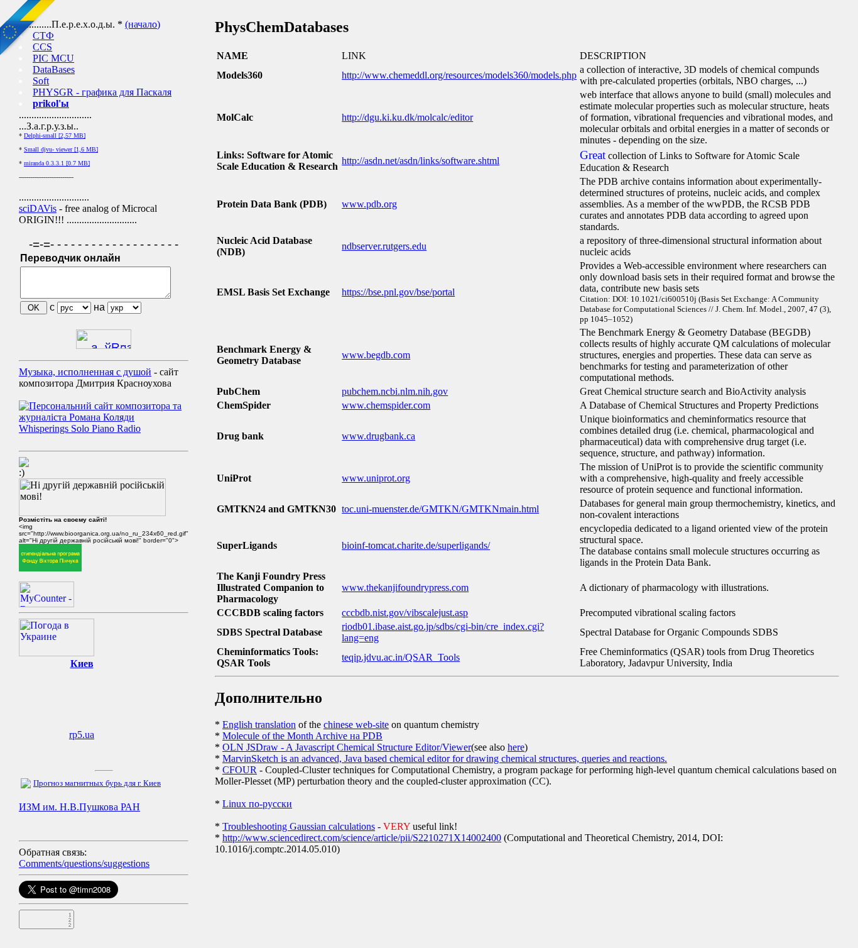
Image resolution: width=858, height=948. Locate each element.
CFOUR (239, 769)
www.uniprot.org (376, 478)
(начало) (142, 24)
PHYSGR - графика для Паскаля (102, 92)
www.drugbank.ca (378, 436)
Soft (41, 80)
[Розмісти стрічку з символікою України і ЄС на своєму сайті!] (28, 28)
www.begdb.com (376, 355)
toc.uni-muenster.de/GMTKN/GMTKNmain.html (440, 509)
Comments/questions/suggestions (84, 863)
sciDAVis (38, 208)
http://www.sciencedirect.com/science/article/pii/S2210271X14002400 (361, 837)
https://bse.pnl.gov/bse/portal (398, 292)
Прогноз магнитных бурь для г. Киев (97, 783)
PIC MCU (53, 58)
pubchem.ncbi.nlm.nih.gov (395, 391)
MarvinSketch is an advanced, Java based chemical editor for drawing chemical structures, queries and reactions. (444, 758)
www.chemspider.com (386, 405)
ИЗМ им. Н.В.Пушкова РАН (79, 807)
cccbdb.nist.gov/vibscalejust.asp (405, 612)
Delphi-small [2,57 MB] (54, 135)
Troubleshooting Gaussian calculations (298, 826)
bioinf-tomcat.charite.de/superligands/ (416, 545)
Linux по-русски (257, 803)
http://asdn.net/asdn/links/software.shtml (420, 160)
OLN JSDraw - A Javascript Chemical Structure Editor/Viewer (346, 747)
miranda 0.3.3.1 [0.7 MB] (57, 163)
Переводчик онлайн (70, 258)
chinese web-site (356, 724)
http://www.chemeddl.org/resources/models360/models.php (459, 75)
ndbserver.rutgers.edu (384, 246)
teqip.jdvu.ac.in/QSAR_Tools (401, 657)
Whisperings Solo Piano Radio (80, 428)
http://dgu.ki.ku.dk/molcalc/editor (407, 117)
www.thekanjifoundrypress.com (405, 587)
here (516, 747)
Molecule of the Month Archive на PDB (302, 735)
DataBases (54, 69)
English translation (259, 724)
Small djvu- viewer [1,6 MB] (61, 149)
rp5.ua (81, 734)
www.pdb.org (369, 204)
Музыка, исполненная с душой (85, 372)
